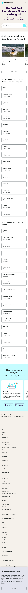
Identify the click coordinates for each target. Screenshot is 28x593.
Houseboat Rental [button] (6, 483)
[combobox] (11, 26)
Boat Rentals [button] (5, 476)
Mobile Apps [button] (5, 465)
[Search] (24, 25)
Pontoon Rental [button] (5, 486)
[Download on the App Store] (8, 405)
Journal (4, 500)
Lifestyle (4, 506)
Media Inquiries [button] (5, 434)
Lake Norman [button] (5, 539)
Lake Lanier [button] (4, 524)
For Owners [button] (4, 463)
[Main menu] (26, 2)
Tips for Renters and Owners (8, 514)
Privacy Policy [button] (5, 439)
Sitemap (4, 449)
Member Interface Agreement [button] (9, 447)
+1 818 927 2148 (5, 558)
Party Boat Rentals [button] (6, 496)
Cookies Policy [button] (5, 442)
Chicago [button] (4, 537)
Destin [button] (3, 544)
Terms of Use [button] (17, 576)
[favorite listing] (23, 59)
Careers (4, 432)
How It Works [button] (5, 460)
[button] (13, 50)
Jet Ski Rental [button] (5, 478)
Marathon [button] (4, 547)
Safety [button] (3, 468)
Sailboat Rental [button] (5, 491)
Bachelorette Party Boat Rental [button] (9, 493)
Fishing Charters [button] (5, 481)
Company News (5, 504)
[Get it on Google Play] (19, 405)
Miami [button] (3, 522)
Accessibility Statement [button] (7, 444)
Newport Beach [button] (5, 534)
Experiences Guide (6, 509)
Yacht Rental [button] (5, 488)
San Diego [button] (4, 529)
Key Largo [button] (4, 542)
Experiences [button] (5, 472)
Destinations (4, 511)
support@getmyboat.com (8, 560)
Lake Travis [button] (4, 532)
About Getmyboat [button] (6, 429)
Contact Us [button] (4, 452)
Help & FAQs (5, 555)
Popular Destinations (8, 518)
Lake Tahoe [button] (4, 527)
